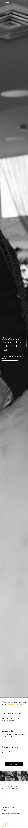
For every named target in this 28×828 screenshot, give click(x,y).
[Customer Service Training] (4, 801)
